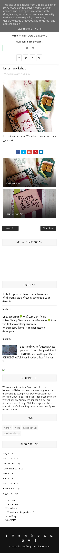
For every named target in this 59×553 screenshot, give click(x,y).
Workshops (11, 508)
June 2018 (7, 473)
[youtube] (32, 535)
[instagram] (25, 57)
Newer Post (10, 228)
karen (7, 428)
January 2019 (9, 463)
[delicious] (22, 540)
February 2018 (10, 488)
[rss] (51, 535)
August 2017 (9, 493)
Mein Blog (10, 516)
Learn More (25, 28)
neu (28, 73)
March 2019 (8, 458)
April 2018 (7, 478)
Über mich (10, 519)
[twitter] (32, 57)
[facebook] (19, 57)
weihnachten (12, 433)
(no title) (6, 309)
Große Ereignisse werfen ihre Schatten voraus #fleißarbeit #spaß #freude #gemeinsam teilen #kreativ (26, 297)
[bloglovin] (29, 540)
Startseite (10, 500)
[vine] (38, 535)
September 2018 (11, 468)
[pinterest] (39, 57)
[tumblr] (35, 540)
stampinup (30, 428)
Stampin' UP (11, 504)
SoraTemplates (28, 546)
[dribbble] (45, 535)
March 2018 (8, 483)
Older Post (48, 228)
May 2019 (7, 453)
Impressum (44, 546)
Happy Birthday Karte (15, 213)
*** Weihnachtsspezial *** (19, 512)
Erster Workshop (13, 182)
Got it (39, 28)
